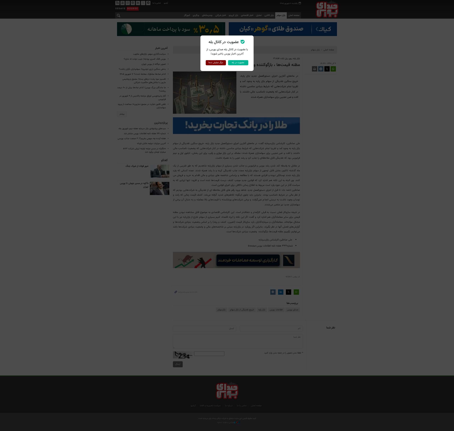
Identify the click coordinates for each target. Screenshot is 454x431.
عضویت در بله (238, 62)
